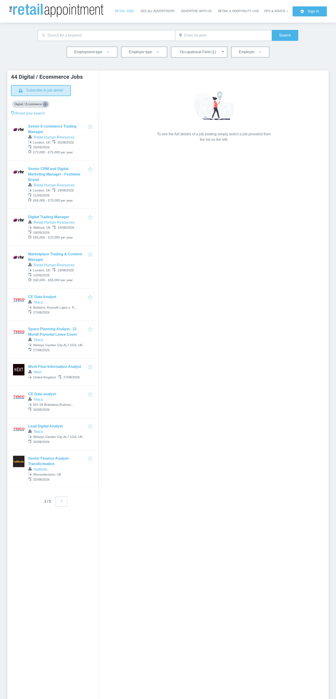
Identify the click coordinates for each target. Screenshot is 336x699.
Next (37, 372)
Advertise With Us (196, 11)
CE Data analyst (42, 394)
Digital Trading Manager (48, 217)
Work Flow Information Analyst (54, 367)
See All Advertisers (158, 11)
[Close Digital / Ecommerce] (45, 104)
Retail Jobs (124, 11)
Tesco (38, 302)
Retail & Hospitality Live (238, 11)
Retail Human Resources (54, 137)
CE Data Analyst (42, 297)
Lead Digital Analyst (45, 426)
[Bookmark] (90, 127)
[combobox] (106, 35)
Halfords (40, 469)
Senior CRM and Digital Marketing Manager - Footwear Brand (54, 174)
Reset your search (30, 113)
